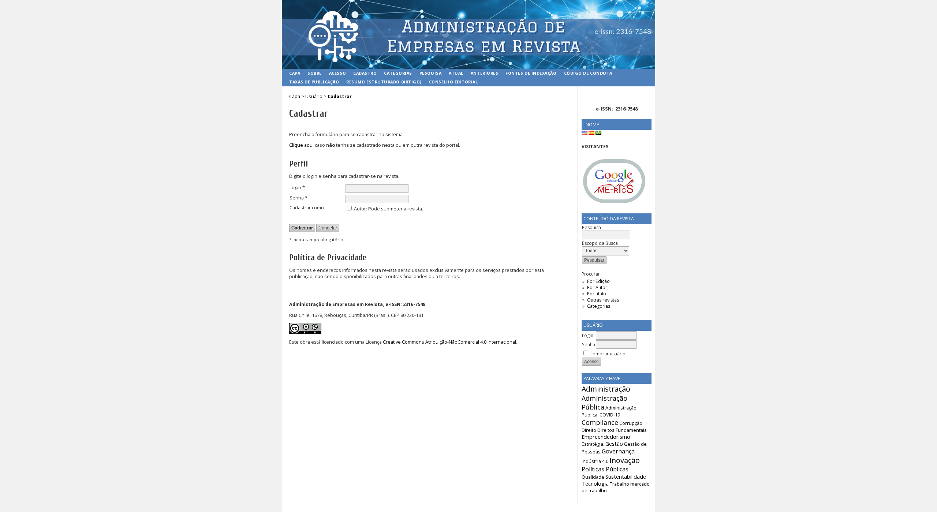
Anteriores (484, 73)
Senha (588, 344)
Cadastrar (340, 96)
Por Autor (597, 287)
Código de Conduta (588, 73)
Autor (360, 209)
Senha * (298, 198)
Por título (596, 294)
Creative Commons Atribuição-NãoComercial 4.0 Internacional (449, 342)
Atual (456, 73)
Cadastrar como (307, 208)
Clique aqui (301, 145)
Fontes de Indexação (530, 73)
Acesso (337, 73)
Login (587, 335)
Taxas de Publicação (314, 82)
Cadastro (365, 73)
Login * (297, 187)
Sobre (314, 73)
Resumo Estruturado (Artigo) (384, 82)
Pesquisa (430, 73)
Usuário (313, 96)
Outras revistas (603, 300)
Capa (294, 73)
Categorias (598, 306)
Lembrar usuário (608, 354)
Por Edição (598, 281)
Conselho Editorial (453, 82)
